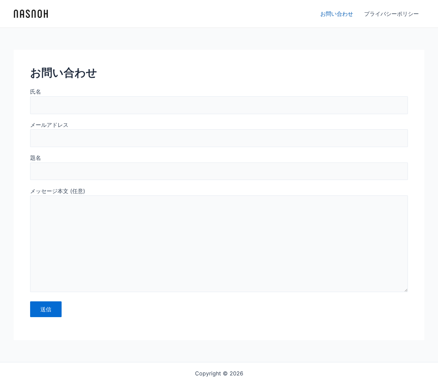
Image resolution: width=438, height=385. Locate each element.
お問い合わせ (336, 13)
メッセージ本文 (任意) (57, 191)
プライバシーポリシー (391, 13)
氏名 (35, 91)
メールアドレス (49, 124)
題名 (35, 157)
